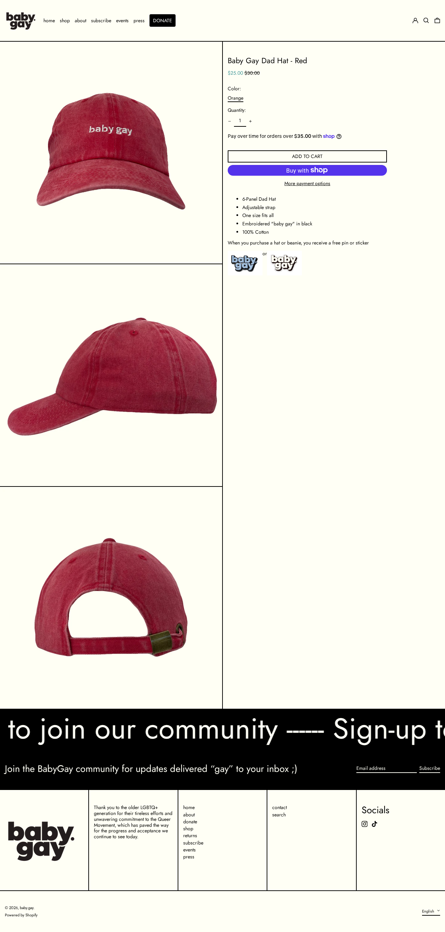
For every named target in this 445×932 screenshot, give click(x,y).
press (188, 856)
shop (188, 828)
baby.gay (26, 907)
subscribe (193, 842)
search (279, 814)
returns (190, 835)
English (428, 911)
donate (190, 821)
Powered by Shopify (21, 915)
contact (279, 807)
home (189, 807)
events (189, 849)
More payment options (307, 183)
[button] (437, 20)
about (189, 814)
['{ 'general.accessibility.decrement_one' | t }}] (229, 121)
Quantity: (237, 110)
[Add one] (250, 121)
